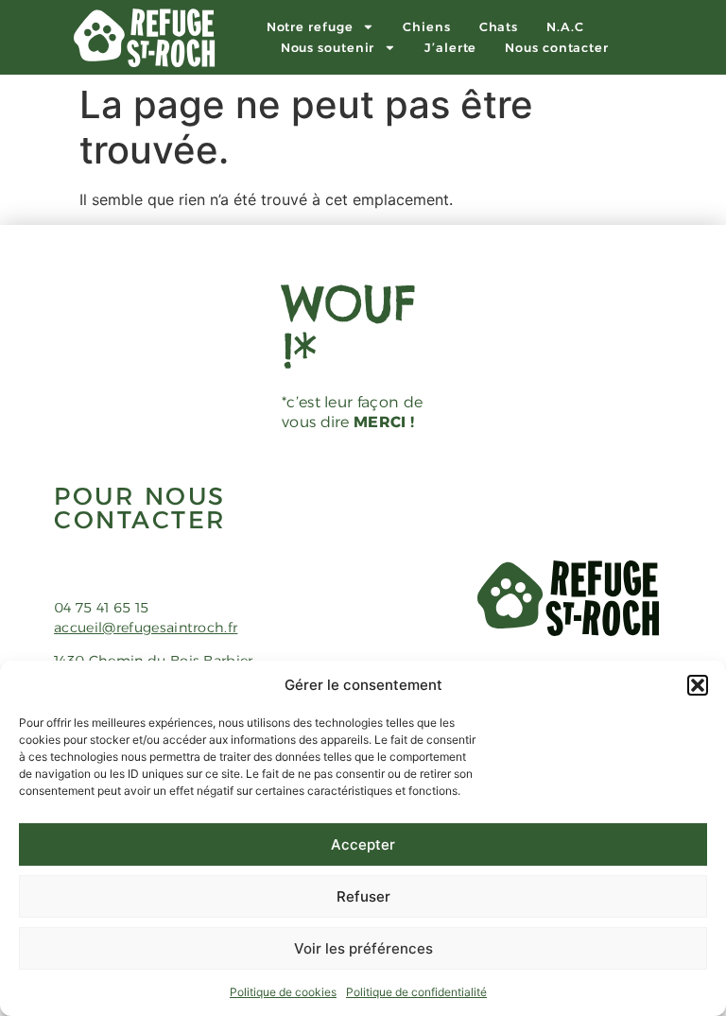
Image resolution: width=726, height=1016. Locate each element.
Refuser (363, 896)
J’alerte (450, 48)
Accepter (363, 844)
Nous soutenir (328, 48)
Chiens (426, 27)
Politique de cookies (283, 992)
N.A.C (565, 27)
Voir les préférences (363, 948)
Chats (499, 27)
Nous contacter (557, 48)
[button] (697, 685)
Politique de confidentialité (416, 992)
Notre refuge (310, 27)
